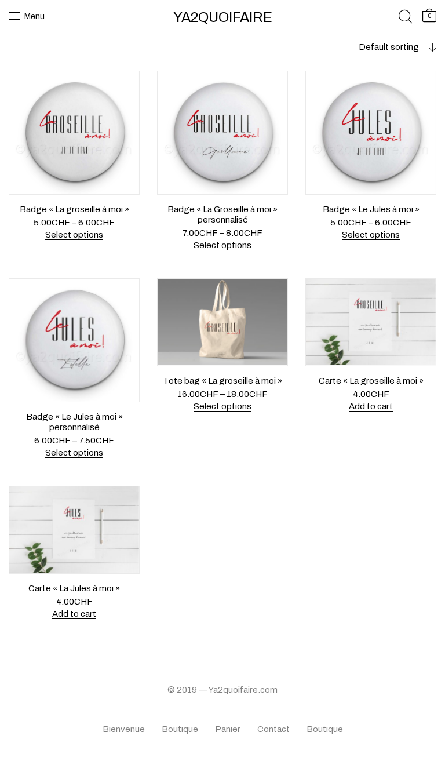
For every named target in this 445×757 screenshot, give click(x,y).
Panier (227, 729)
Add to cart (371, 406)
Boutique (180, 729)
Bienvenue (124, 729)
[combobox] (370, 47)
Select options (74, 234)
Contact (273, 729)
